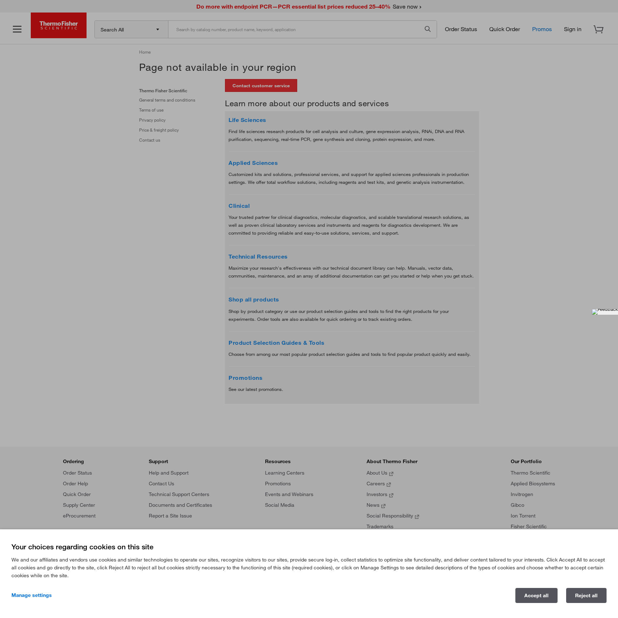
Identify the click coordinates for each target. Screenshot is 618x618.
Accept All (536, 595)
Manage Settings (31, 595)
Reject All (586, 595)
